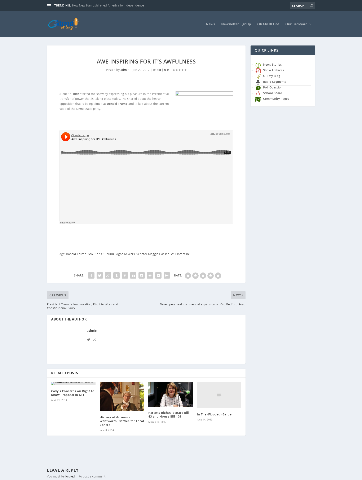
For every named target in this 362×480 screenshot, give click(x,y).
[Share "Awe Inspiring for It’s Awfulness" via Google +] (108, 275)
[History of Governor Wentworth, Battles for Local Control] (122, 396)
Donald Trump (76, 254)
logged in (71, 476)
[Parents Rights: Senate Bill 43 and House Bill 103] (170, 394)
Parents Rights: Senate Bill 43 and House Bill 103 (168, 414)
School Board (272, 93)
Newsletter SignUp (236, 24)
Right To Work (125, 254)
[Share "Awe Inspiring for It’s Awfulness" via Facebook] (91, 275)
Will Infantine (180, 254)
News (210, 24)
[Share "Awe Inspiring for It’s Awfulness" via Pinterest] (125, 275)
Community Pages (276, 99)
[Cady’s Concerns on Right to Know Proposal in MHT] (73, 383)
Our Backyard (296, 24)
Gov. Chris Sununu (101, 254)
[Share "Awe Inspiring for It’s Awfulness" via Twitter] (100, 275)
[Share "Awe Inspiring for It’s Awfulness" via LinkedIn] (133, 275)
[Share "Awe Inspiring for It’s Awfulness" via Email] (158, 275)
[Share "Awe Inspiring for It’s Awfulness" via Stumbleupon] (150, 275)
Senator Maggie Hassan (152, 254)
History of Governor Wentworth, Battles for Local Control (122, 421)
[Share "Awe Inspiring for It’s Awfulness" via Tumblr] (116, 275)
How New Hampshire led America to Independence (108, 5)
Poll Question (273, 87)
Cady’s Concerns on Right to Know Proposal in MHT (72, 393)
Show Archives (273, 70)
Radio (157, 70)
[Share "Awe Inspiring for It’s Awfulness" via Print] (167, 275)
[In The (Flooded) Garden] (219, 395)
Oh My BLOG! (268, 24)
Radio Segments (274, 82)
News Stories (272, 64)
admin (124, 70)
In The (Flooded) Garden (215, 414)
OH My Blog (271, 76)
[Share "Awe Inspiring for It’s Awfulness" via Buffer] (141, 275)
